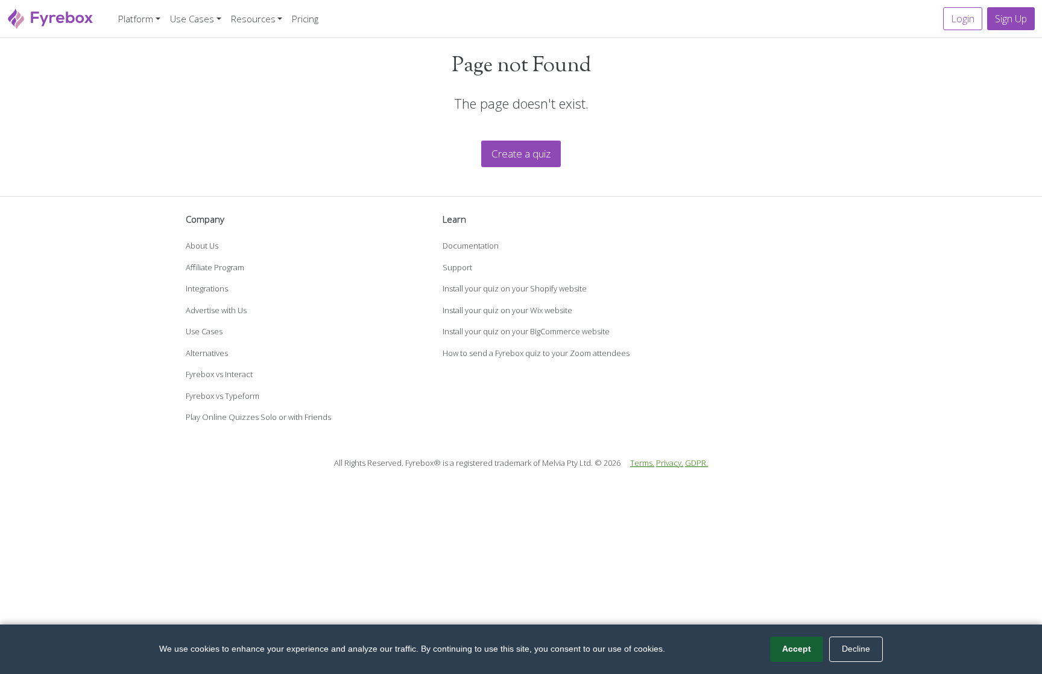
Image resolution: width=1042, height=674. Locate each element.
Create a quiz (521, 154)
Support (457, 267)
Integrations (207, 288)
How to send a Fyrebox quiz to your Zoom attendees (536, 353)
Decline (856, 648)
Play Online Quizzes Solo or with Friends (258, 417)
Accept (796, 648)
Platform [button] (135, 19)
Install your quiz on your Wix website (507, 310)
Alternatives (207, 353)
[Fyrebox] (50, 17)
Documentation (471, 245)
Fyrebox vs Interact (219, 374)
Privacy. (669, 462)
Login (962, 18)
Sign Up (1011, 18)
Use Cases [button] (192, 19)
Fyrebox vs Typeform (222, 395)
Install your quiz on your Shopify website (515, 288)
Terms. (642, 462)
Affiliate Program (215, 267)
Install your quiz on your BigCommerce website (526, 331)
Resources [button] (253, 19)
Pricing (305, 19)
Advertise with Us (216, 310)
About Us (202, 245)
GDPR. (696, 462)
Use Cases (204, 331)
